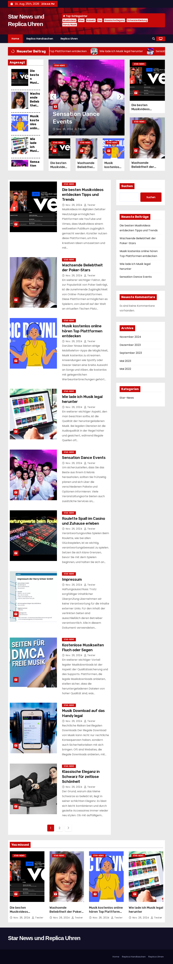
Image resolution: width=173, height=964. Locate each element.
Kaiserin (91, 20)
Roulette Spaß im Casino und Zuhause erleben (81, 114)
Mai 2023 (125, 361)
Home (15, 38)
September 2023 (131, 353)
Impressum (72, 579)
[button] (153, 39)
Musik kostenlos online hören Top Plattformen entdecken (82, 331)
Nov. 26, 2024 (65, 129)
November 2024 (130, 337)
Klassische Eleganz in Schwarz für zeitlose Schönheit (81, 776)
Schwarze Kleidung (137, 20)
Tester (81, 129)
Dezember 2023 (130, 345)
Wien (81, 20)
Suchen (127, 186)
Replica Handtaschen (40, 38)
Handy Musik (69, 24)
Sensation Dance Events (84, 457)
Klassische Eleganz (114, 20)
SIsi (100, 20)
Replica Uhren (69, 38)
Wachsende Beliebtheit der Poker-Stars (35, 107)
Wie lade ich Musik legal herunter (34, 150)
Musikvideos (69, 20)
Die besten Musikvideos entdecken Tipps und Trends (147, 111)
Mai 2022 (125, 369)
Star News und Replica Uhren (44, 938)
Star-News (59, 65)
